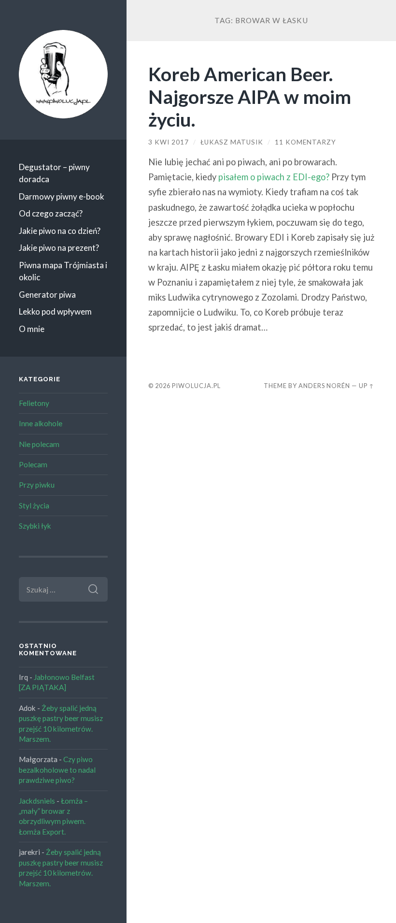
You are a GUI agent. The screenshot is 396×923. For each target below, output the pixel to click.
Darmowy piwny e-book (61, 196)
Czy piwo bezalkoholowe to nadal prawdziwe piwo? (57, 769)
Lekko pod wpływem (55, 311)
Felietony (34, 403)
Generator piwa (47, 294)
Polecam (33, 464)
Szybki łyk (35, 525)
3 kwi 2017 (168, 142)
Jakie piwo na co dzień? (59, 231)
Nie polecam (39, 444)
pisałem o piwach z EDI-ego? (273, 177)
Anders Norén (324, 385)
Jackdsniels (37, 800)
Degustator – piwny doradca (54, 173)
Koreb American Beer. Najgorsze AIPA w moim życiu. (249, 96)
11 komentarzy (305, 142)
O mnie (31, 329)
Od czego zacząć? (51, 213)
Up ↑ (366, 385)
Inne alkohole (40, 423)
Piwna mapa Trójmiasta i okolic (63, 271)
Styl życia (34, 505)
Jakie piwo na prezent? (59, 248)
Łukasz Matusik (231, 142)
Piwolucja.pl (196, 385)
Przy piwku (37, 484)
